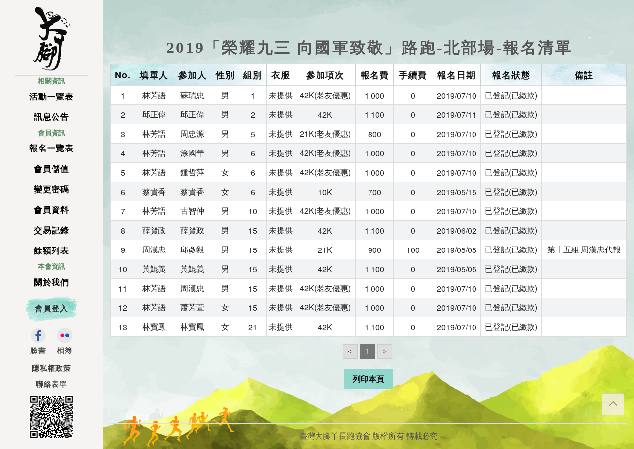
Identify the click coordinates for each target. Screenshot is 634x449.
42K (325, 114)
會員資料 (51, 210)
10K (325, 192)
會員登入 (51, 308)
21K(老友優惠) (325, 133)
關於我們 (51, 282)
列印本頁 (368, 379)
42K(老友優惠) (325, 94)
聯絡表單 (51, 384)
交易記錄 (51, 230)
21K (325, 249)
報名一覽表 (51, 148)
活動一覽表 (51, 96)
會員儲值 (51, 169)
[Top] (613, 404)
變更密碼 (51, 189)
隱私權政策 (51, 368)
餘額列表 (51, 250)
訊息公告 (51, 117)
